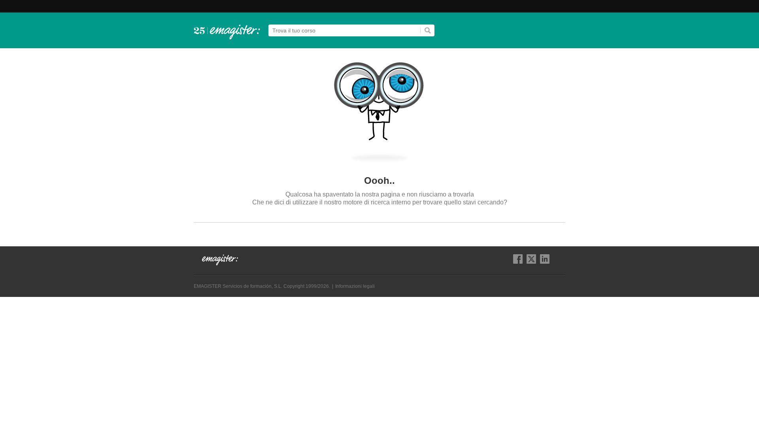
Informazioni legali (355, 286)
